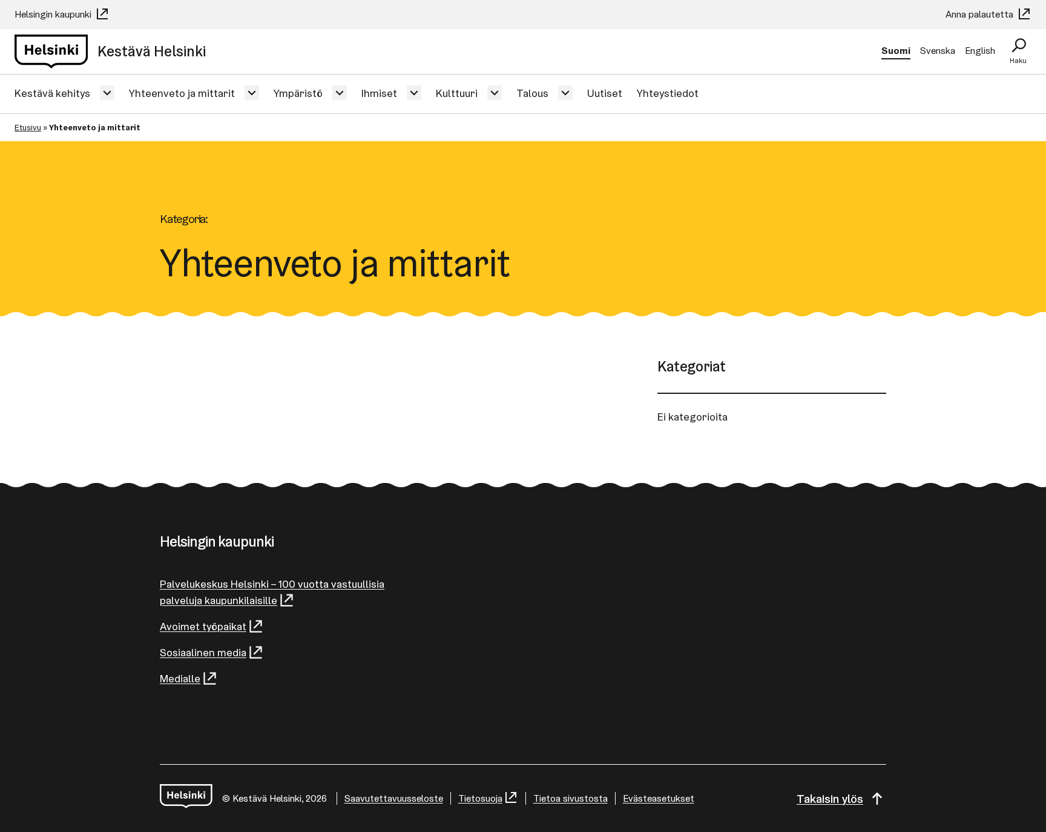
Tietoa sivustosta (570, 798)
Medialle (180, 678)
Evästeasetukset (658, 798)
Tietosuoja (480, 798)
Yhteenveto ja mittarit (182, 93)
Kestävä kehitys (52, 93)
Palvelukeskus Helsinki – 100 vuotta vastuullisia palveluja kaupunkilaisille (272, 592)
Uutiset (604, 93)
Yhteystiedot (668, 93)
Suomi (895, 50)
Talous (532, 93)
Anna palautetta (981, 14)
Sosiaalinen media (203, 652)
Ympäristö (298, 93)
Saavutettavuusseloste (393, 798)
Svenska (937, 50)
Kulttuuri (457, 93)
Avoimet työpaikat (203, 626)
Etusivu (28, 127)
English (980, 50)
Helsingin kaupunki (54, 14)
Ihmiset (379, 93)
